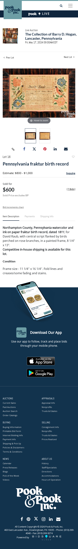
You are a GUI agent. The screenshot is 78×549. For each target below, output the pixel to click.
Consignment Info (50, 427)
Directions (47, 471)
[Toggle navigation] (70, 5)
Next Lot (68, 57)
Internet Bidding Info (13, 435)
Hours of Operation (51, 479)
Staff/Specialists (49, 467)
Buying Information (12, 427)
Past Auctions (9, 407)
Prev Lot (9, 57)
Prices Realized (49, 439)
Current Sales (9, 403)
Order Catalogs (10, 415)
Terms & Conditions (12, 451)
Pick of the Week (11, 475)
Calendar (7, 463)
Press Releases (10, 467)
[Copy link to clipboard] (13, 149)
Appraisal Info (48, 403)
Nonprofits (47, 407)
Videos (6, 479)
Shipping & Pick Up (12, 443)
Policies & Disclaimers (13, 447)
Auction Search (10, 411)
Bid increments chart (13, 207)
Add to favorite (73, 157)
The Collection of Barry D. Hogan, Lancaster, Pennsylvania (51, 36)
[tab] (11, 218)
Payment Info (9, 439)
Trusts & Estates (49, 411)
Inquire (70, 173)
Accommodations (50, 475)
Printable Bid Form (12, 431)
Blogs (5, 471)
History (45, 463)
